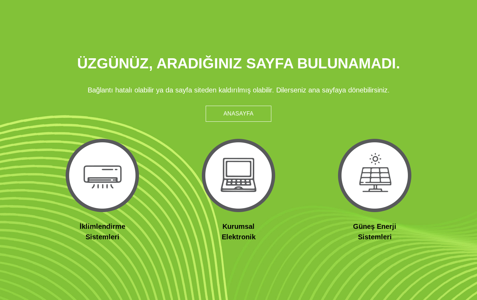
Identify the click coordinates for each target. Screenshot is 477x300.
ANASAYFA (238, 114)
